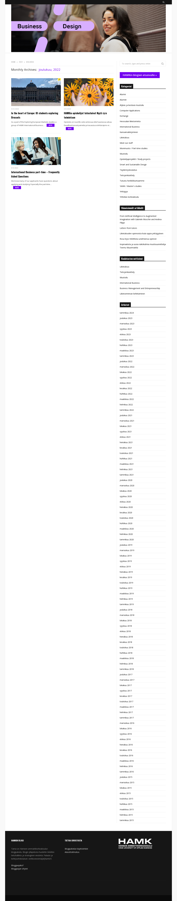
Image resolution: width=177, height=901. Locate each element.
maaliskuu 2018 (127, 658)
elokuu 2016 (125, 739)
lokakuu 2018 (126, 620)
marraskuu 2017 (127, 680)
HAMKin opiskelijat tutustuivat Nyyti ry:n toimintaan (85, 115)
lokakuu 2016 (126, 728)
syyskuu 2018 (126, 626)
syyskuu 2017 (126, 690)
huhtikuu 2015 (126, 804)
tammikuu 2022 (127, 410)
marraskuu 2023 (127, 323)
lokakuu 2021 (126, 426)
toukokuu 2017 (126, 701)
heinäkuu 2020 (126, 507)
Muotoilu (124, 153)
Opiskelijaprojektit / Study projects (135, 159)
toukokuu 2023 (126, 339)
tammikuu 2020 (127, 539)
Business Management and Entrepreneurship (140, 288)
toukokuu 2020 (126, 518)
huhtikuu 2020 (126, 523)
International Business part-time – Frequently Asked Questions (35, 174)
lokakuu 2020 (126, 491)
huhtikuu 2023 (126, 345)
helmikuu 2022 (126, 404)
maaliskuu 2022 (127, 399)
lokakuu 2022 (126, 372)
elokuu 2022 (125, 383)
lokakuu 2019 (126, 555)
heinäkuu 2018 (126, 636)
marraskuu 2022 (127, 366)
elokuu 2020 (125, 501)
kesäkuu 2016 (126, 750)
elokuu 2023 (125, 334)
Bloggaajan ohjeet (19, 868)
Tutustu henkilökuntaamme (132, 180)
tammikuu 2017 (127, 717)
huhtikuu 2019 (126, 588)
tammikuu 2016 (127, 771)
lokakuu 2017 (126, 685)
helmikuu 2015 (126, 815)
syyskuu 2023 (126, 329)
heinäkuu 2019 (126, 572)
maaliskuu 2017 (127, 707)
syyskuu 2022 (126, 377)
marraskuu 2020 (127, 485)
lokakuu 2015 (126, 788)
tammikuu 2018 (127, 669)
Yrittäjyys (124, 191)
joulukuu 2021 (126, 415)
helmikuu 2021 (126, 469)
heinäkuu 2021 (126, 442)
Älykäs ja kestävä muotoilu (132, 105)
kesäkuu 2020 (126, 512)
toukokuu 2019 (126, 582)
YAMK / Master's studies (131, 186)
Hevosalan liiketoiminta (130, 121)
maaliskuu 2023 (127, 350)
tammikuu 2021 (127, 474)
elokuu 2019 (125, 566)
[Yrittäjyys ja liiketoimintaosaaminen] (88, 28)
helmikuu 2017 (126, 712)
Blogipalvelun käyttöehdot (76, 848)
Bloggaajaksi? (17, 865)
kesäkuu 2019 (126, 577)
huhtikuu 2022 (126, 393)
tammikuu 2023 (127, 356)
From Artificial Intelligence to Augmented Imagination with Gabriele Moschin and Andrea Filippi (141, 219)
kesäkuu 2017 (126, 696)
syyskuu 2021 (126, 431)
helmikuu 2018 (126, 663)
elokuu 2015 (125, 793)
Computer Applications (130, 110)
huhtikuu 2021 (126, 458)
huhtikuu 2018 (126, 653)
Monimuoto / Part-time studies (134, 148)
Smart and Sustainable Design (133, 164)
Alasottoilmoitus (72, 852)
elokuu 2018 (125, 631)
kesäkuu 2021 (126, 447)
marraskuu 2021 (127, 420)
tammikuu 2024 (127, 312)
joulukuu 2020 (126, 480)
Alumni (123, 94)
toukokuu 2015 (126, 798)
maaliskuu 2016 (127, 761)
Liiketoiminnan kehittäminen (132, 293)
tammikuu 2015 (127, 820)
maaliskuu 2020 (127, 528)
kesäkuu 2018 (126, 642)
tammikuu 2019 (127, 604)
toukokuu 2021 (126, 453)
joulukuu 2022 (126, 361)
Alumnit (123, 99)
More (50, 125)
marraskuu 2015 (127, 782)
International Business (130, 126)
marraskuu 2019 (127, 550)
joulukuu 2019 (126, 545)
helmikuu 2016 (126, 766)
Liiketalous (124, 137)
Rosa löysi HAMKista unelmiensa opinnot (138, 239)
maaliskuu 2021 (127, 464)
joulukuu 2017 (126, 674)
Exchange (124, 116)
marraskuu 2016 (127, 723)
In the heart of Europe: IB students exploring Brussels (34, 115)
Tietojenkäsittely (127, 175)
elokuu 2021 (125, 437)
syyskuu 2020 (126, 496)
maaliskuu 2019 (127, 593)
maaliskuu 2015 (127, 809)
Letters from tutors (128, 228)
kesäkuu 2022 (126, 388)
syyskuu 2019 (126, 561)
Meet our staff (126, 143)
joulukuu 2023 (126, 318)
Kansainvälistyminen (129, 132)
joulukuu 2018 (126, 609)
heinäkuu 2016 (126, 744)
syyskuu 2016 (126, 734)
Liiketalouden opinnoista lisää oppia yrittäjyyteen (141, 233)
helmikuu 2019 (126, 599)
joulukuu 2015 (126, 777)
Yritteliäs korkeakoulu (129, 197)
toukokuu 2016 (126, 755)
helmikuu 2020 (126, 534)
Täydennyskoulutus (128, 170)
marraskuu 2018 (127, 615)
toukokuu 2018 (126, 647)
